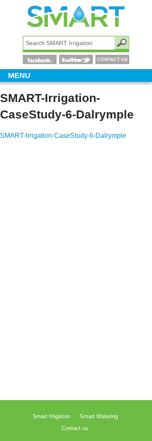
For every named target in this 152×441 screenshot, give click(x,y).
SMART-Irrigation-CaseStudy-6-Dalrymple (63, 135)
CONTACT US (112, 59)
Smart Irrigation (51, 416)
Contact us (75, 428)
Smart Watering (99, 416)
